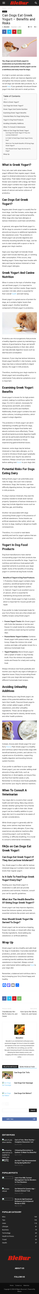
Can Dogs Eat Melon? (23, 1093)
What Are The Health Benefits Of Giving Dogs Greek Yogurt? (20, 144)
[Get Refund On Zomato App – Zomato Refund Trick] (7, 1191)
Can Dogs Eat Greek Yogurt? (13, 105)
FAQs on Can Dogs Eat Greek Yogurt (16, 130)
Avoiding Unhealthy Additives (13, 123)
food (32, 965)
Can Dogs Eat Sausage (23, 1083)
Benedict (6, 27)
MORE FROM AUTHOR (27, 1067)
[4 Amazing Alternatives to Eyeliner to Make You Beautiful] (7, 1155)
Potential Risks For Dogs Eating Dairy (16, 116)
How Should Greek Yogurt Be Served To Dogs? (18, 150)
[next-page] (7, 1103)
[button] (3, 3)
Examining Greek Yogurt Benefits (14, 113)
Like (34, 1119)
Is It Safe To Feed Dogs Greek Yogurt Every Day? (19, 139)
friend (8, 747)
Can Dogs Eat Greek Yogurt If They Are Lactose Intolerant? (18, 134)
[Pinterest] (14, 32)
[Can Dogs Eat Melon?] (7, 1096)
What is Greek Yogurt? (11, 102)
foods (19, 462)
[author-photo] (19, 1035)
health (14, 294)
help (9, 86)
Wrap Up (6, 154)
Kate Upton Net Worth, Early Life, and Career (28, 1013)
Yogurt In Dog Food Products (13, 120)
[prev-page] (3, 1103)
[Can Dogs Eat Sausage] (7, 1085)
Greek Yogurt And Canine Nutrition (15, 109)
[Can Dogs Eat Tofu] (7, 1075)
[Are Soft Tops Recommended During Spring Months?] (7, 1163)
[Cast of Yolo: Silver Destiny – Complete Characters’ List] (7, 1142)
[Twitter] (9, 32)
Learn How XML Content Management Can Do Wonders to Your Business (25, 1180)
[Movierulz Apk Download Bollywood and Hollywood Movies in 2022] (7, 1202)
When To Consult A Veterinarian (14, 127)
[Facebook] (4, 32)
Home (4, 8)
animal (10, 8)
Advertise (26, 1285)
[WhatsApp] (19, 32)
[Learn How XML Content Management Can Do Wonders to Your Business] (7, 1180)
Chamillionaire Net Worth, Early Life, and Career (9, 1014)
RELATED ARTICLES (10, 1067)
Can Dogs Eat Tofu (22, 1072)
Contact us (18, 1285)
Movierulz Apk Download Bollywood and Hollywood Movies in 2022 (24, 1201)
